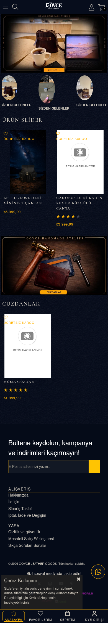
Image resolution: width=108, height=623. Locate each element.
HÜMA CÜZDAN (19, 382)
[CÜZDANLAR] (54, 265)
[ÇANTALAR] (54, 43)
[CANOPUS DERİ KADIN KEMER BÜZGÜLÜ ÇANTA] (80, 162)
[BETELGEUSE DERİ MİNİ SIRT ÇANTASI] (27, 162)
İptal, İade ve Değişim (27, 515)
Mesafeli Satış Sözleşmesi (31, 538)
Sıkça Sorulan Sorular (27, 545)
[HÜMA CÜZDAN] (27, 346)
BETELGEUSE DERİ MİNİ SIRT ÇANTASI (23, 200)
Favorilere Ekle (5, 134)
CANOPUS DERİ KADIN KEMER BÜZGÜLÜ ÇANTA (79, 203)
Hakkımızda (18, 495)
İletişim (14, 501)
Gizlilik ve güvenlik (24, 531)
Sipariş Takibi (20, 508)
